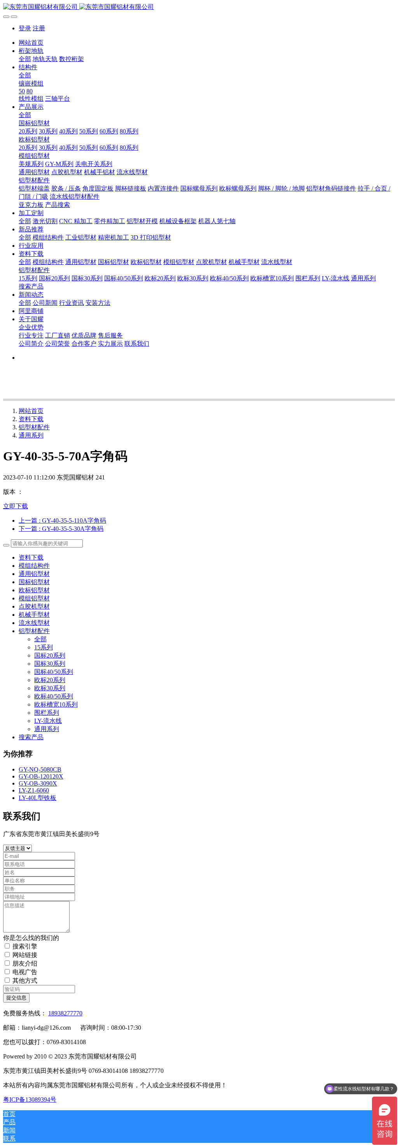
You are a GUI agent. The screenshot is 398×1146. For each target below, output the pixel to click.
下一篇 (61, 528)
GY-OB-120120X (41, 776)
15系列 (43, 647)
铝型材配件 (34, 427)
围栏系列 (46, 712)
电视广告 (24, 972)
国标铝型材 (34, 582)
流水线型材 (34, 622)
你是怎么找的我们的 (31, 937)
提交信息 (16, 998)
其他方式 (24, 980)
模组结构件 (34, 565)
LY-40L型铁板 (37, 797)
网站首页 (31, 42)
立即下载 (15, 506)
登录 (25, 28)
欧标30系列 (49, 688)
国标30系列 (49, 663)
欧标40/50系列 (53, 696)
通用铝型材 (34, 573)
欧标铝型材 (34, 590)
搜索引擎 (24, 946)
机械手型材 (34, 614)
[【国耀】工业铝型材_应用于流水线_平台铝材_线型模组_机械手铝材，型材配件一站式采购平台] (199, 7)
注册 (39, 28)
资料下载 (31, 419)
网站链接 (24, 955)
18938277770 (65, 1013)
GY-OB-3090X (38, 783)
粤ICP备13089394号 (29, 1099)
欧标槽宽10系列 (56, 704)
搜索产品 (31, 737)
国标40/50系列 (53, 671)
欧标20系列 (49, 680)
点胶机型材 (34, 606)
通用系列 (31, 435)
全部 (25, 59)
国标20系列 (49, 655)
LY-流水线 (48, 720)
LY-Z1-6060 (34, 790)
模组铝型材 (34, 598)
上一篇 (62, 520)
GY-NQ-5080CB (40, 769)
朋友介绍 (24, 963)
